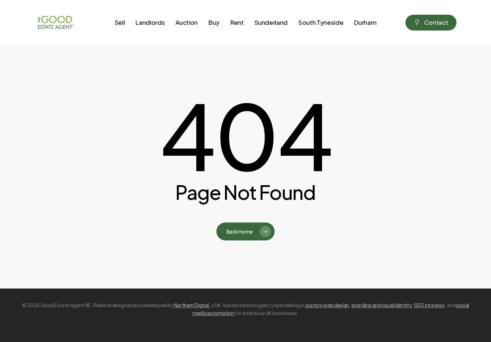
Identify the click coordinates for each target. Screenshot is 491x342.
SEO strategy (429, 305)
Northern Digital (192, 305)
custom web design (327, 305)
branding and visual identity (382, 305)
